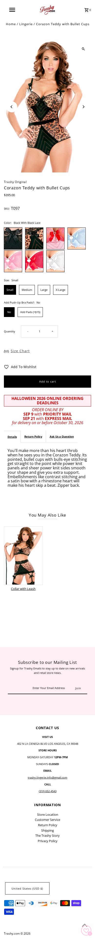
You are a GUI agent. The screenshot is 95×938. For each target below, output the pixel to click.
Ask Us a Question (62, 436)
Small (10, 290)
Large (44, 290)
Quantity (9, 331)
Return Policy (33, 436)
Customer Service (47, 819)
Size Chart (20, 351)
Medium (27, 290)
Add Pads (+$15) (30, 312)
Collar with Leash (23, 589)
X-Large (60, 290)
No (9, 312)
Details (12, 437)
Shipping (47, 830)
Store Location (47, 814)
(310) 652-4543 (48, 791)
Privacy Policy (47, 841)
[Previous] (11, 106)
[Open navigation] (12, 10)
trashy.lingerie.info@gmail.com (47, 777)
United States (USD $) (27, 888)
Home (11, 24)
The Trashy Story (47, 835)
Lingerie (26, 24)
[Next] (83, 106)
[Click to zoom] (83, 49)
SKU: (7, 208)
